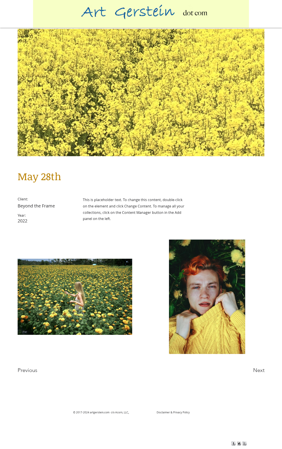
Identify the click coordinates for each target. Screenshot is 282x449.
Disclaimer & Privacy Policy (173, 412)
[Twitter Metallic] (239, 443)
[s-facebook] (233, 443)
